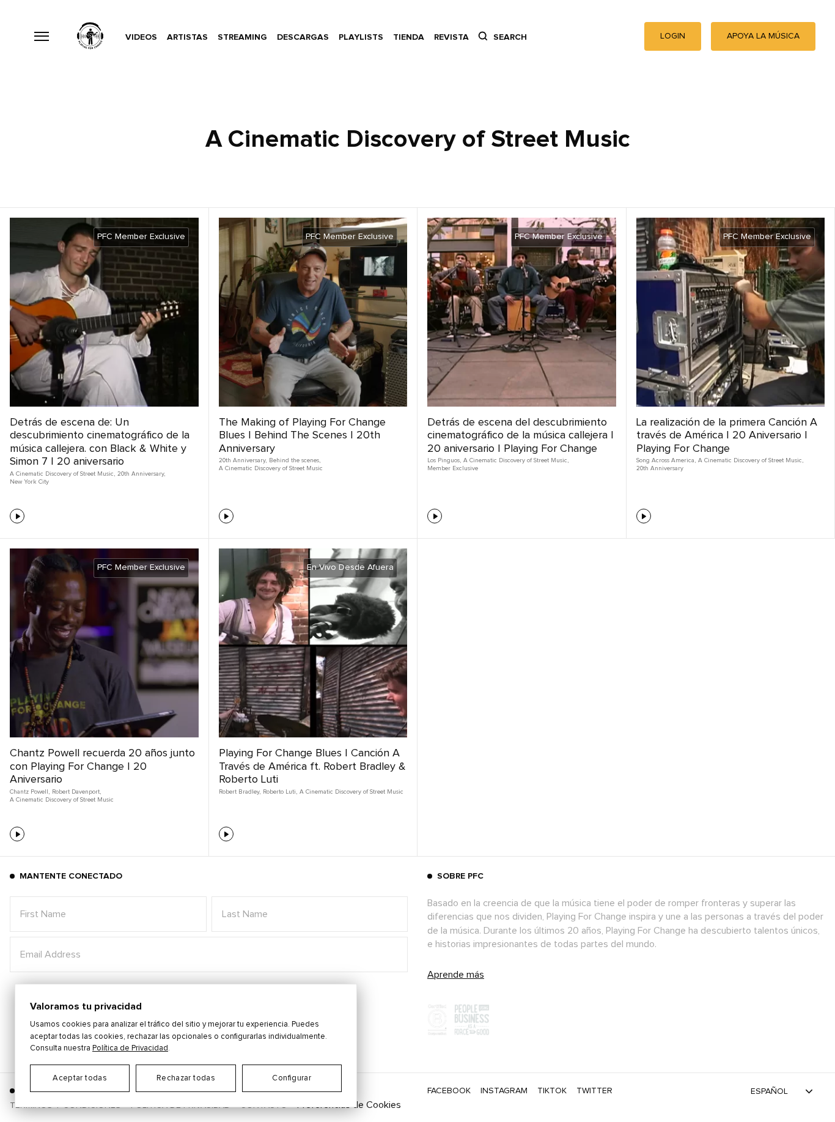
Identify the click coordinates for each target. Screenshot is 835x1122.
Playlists (361, 37)
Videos (141, 37)
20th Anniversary (659, 468)
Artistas (187, 37)
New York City (29, 482)
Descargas (303, 37)
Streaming (242, 37)
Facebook (449, 1091)
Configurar (291, 1078)
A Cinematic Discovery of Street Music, (62, 474)
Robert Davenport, (76, 792)
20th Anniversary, (141, 474)
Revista (451, 37)
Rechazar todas (185, 1078)
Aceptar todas (80, 1078)
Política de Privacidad (130, 1048)
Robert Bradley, (239, 792)
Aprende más (455, 975)
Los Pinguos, (444, 460)
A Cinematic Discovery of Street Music (271, 468)
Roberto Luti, (280, 792)
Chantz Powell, (30, 792)
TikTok (552, 1091)
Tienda (408, 37)
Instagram (504, 1091)
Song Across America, (666, 460)
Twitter (594, 1091)
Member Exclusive (452, 468)
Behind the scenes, (294, 460)
